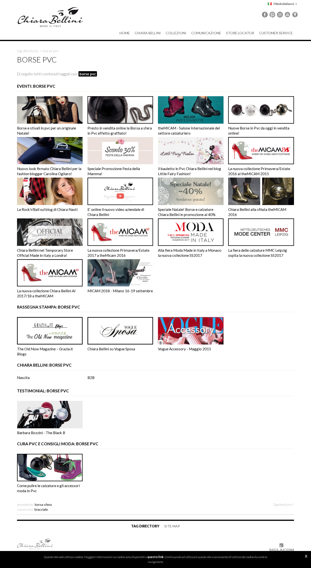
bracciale (41, 509)
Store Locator (240, 33)
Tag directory (27, 51)
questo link (155, 557)
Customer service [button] (276, 33)
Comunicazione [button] (206, 33)
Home (125, 33)
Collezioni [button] (176, 33)
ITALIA (283, 4)
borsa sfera (43, 504)
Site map (172, 526)
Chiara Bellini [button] (148, 33)
